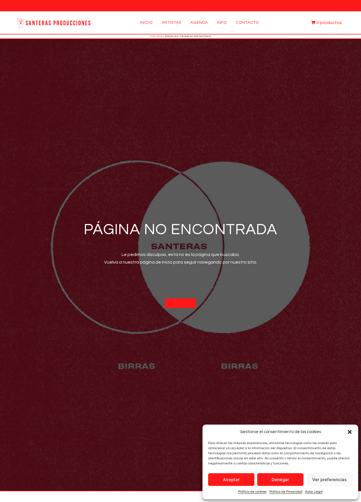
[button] (350, 432)
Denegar (280, 479)
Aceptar (231, 479)
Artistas (171, 23)
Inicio (146, 23)
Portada (156, 36)
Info (222, 23)
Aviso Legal (314, 492)
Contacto (247, 23)
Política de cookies (252, 492)
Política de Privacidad (285, 492)
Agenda (199, 23)
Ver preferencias (329, 479)
